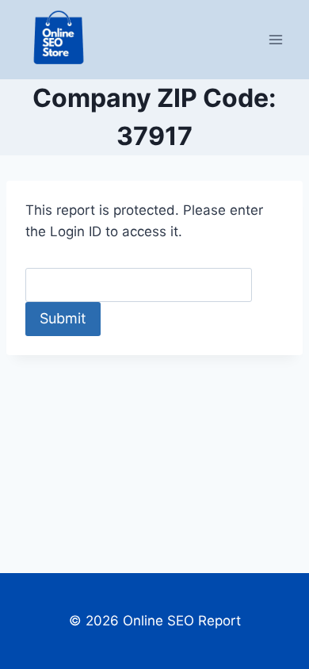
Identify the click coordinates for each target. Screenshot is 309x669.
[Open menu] (275, 39)
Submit (63, 318)
